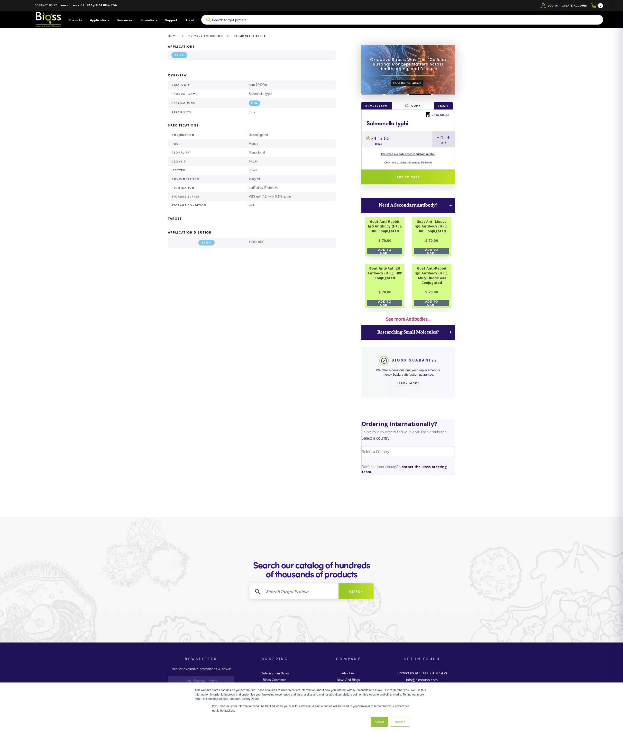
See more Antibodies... (408, 319)
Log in (553, 5)
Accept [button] (379, 722)
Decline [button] (400, 722)
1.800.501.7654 (69, 5)
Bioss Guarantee (274, 680)
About (189, 20)
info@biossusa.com (102, 5)
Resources (124, 20)
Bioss (48, 19)
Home (172, 36)
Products (75, 20)
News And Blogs (348, 680)
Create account (575, 5)
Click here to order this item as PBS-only (408, 162)
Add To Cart (384, 251)
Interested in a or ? (408, 154)
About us (348, 673)
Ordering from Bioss (275, 673)
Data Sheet (440, 115)
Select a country (375, 438)
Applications (99, 20)
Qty (443, 143)
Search (356, 591)
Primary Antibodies (205, 36)
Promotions (148, 20)
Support (171, 20)
